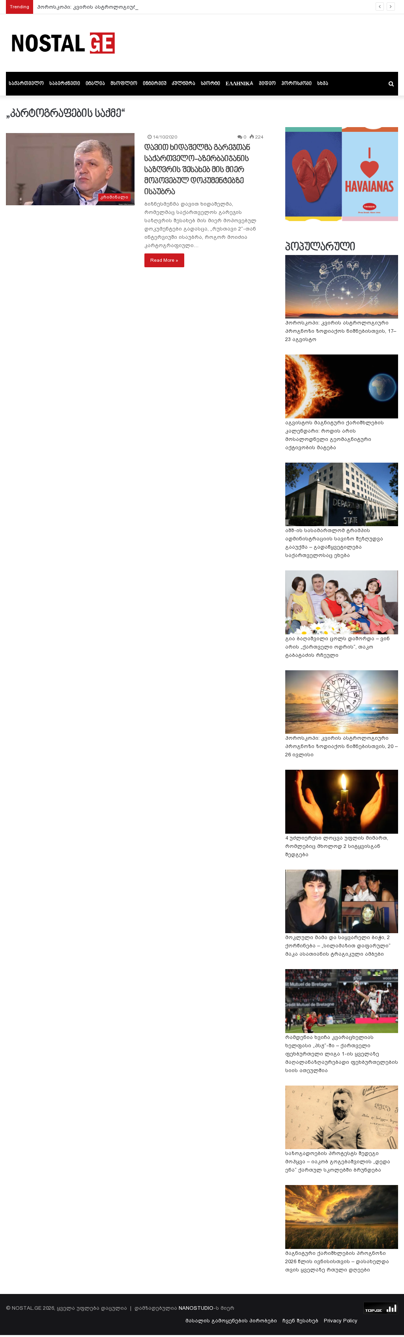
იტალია (95, 84)
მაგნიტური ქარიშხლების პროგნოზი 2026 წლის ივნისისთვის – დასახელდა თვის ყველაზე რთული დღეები (337, 1261)
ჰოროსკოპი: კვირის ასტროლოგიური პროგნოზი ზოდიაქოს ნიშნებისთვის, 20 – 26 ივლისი (341, 746)
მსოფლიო (123, 84)
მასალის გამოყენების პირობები (231, 1321)
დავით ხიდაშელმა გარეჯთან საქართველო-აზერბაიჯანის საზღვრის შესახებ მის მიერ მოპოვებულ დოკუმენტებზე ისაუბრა (197, 170)
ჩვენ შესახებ (300, 1321)
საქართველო (26, 84)
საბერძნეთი (64, 84)
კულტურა (183, 84)
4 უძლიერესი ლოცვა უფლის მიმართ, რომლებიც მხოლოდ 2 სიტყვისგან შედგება (336, 846)
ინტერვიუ (154, 84)
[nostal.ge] (63, 43)
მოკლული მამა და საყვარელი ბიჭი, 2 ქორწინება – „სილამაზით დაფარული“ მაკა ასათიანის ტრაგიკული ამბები (338, 945)
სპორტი (210, 84)
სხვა (322, 84)
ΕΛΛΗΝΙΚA (239, 84)
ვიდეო (267, 84)
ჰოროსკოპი (296, 84)
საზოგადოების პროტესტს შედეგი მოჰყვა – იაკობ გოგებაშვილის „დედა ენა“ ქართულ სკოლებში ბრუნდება (337, 1161)
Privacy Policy (340, 1321)
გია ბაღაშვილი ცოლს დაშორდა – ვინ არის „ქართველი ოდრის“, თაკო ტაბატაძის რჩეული (337, 647)
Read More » (164, 260)
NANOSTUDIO (196, 1308)
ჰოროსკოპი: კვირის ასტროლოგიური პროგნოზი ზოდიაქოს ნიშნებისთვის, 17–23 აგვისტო (160, 7)
